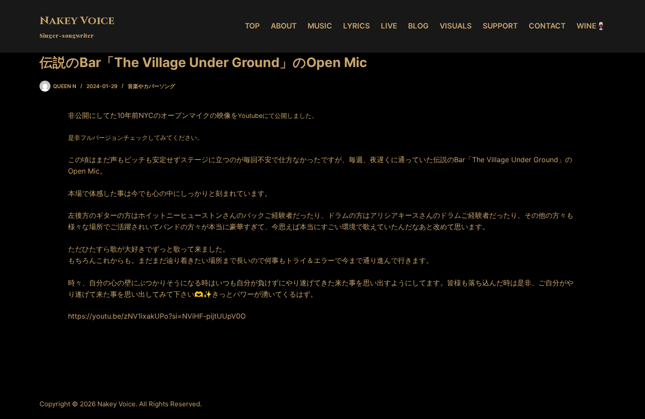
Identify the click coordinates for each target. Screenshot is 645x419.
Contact (547, 25)
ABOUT (284, 25)
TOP (252, 25)
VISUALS (456, 25)
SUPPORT (500, 25)
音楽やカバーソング (151, 86)
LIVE (389, 25)
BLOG (418, 25)
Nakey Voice (77, 21)
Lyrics (356, 25)
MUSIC (320, 25)
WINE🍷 (591, 25)
